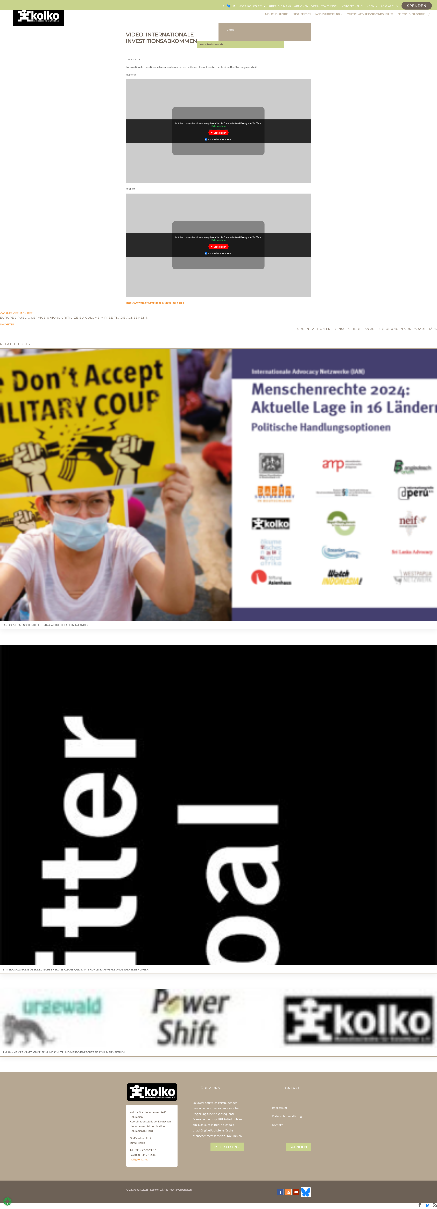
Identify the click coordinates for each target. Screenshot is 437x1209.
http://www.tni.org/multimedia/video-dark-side (155, 302)
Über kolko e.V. (251, 6)
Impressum (279, 1107)
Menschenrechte (276, 14)
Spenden (416, 6)
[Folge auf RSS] (288, 1192)
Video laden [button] (220, 132)
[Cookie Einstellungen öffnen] (7, 1204)
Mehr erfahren (218, 126)
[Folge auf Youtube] (296, 1192)
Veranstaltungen (325, 6)
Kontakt (277, 1125)
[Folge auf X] (306, 1192)
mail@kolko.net (139, 1159)
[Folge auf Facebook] (280, 1192)
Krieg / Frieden (301, 14)
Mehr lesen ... (227, 1147)
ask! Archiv (389, 6)
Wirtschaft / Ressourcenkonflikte (370, 14)
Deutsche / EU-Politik (411, 14)
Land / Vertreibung (327, 14)
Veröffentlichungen (358, 6)
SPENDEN (298, 1147)
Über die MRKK (280, 6)
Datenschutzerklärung (287, 1116)
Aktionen (301, 6)
